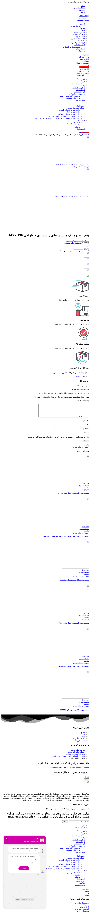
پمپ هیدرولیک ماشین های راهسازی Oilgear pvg (73, 666)
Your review (84, 417)
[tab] (43, 376)
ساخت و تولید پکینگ (73, 112)
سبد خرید (77, 127)
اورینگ (82, 24)
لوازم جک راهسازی (78, 43)
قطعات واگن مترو (78, 38)
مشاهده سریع (84, 485)
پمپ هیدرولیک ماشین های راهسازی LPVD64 (74, 710)
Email (86, 433)
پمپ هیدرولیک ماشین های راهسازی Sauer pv (74, 580)
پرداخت (77, 125)
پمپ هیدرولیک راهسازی (71, 47)
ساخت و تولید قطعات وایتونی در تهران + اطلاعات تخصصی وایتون (56, 118)
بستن (87, 891)
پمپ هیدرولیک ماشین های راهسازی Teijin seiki (72, 164)
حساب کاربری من (73, 122)
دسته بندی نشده (79, 32)
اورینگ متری (75, 26)
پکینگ (83, 30)
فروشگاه (79, 135)
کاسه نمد (81, 40)
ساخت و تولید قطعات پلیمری (69, 110)
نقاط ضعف (85, 425)
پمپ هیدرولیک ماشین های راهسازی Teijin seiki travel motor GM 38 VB (65, 536)
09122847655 (84, 67)
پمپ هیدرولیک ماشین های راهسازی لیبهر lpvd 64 (71, 196)
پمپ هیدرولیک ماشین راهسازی (69, 96)
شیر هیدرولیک (80, 36)
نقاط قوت (85, 421)
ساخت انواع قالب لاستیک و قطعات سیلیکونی (64, 116)
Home (87, 135)
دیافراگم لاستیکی (78, 34)
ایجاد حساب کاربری (82, 903)
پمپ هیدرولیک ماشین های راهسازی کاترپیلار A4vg (73, 493)
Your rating (84, 401)
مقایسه (82, 883)
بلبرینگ (82, 28)
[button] (77, 241)
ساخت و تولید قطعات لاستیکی (69, 114)
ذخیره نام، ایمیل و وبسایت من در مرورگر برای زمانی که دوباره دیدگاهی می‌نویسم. (56, 437)
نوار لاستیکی (80, 49)
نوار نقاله (81, 51)
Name (86, 429)
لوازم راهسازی (79, 45)
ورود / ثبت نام (80, 885)
